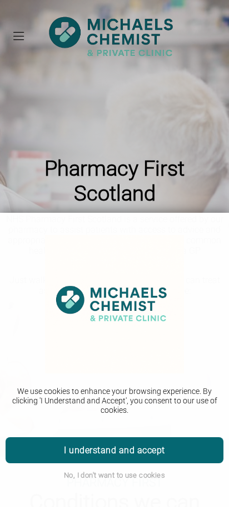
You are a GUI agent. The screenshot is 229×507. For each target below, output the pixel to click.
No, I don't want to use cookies (114, 475)
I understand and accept (114, 450)
